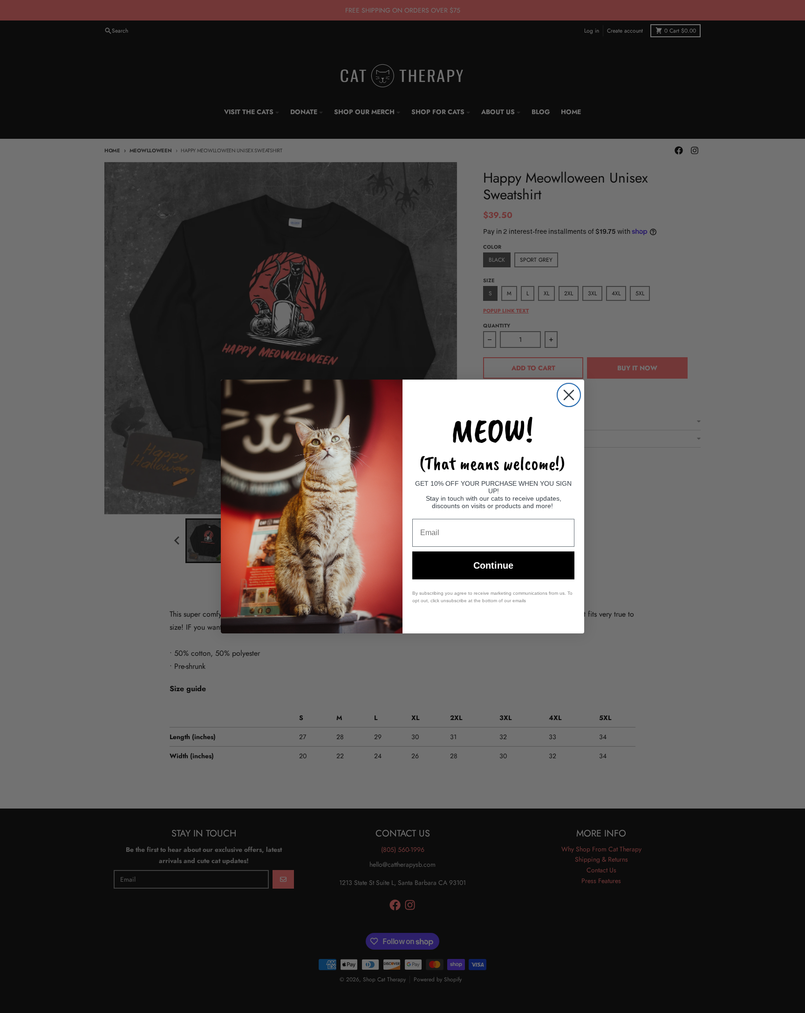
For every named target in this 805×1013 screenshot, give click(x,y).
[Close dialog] (568, 395)
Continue (493, 565)
